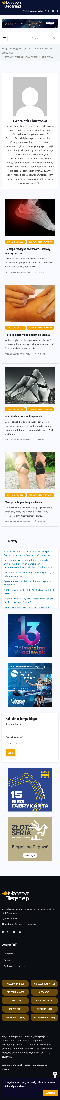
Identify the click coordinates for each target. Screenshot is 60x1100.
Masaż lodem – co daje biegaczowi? (23, 416)
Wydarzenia (44, 1017)
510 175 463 (11, 918)
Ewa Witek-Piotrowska (20, 272)
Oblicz (10, 752)
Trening (44, 1009)
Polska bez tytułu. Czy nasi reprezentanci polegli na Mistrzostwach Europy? (28, 600)
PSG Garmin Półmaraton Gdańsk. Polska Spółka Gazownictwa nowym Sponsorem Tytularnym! (28, 553)
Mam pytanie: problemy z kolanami (23, 502)
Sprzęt (15, 1009)
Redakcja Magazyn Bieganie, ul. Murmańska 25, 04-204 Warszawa (29, 911)
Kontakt (8, 959)
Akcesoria (15, 984)
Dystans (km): (13, 724)
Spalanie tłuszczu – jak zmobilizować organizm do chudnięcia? (29, 583)
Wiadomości (15, 1017)
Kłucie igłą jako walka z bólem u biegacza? (27, 334)
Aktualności (44, 984)
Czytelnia (15, 992)
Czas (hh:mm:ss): (15, 737)
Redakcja (9, 953)
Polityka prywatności (15, 966)
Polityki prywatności (15, 1086)
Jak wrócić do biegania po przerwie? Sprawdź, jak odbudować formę (29, 574)
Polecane (44, 1000)
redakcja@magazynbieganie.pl (20, 924)
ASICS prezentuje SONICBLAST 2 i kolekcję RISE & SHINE (29, 592)
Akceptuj (50, 1092)
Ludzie (15, 1000)
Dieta (44, 992)
